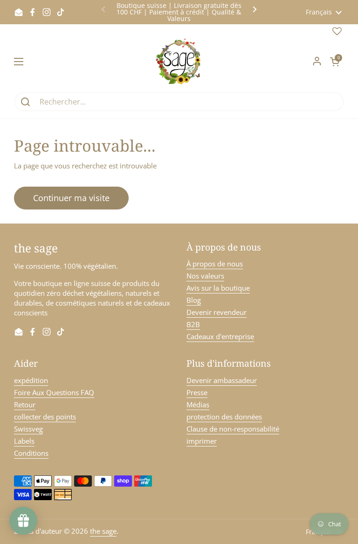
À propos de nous (214, 263)
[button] (334, 61)
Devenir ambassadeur (221, 380)
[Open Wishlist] (337, 33)
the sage (103, 531)
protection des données (224, 416)
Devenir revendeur (216, 312)
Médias (197, 404)
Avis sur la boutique (218, 288)
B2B (193, 324)
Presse (196, 392)
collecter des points (45, 416)
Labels (24, 441)
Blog (193, 300)
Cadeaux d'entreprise (220, 336)
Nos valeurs (205, 275)
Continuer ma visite (71, 197)
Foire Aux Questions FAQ (54, 392)
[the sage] (179, 61)
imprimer (201, 441)
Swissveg (28, 428)
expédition (31, 380)
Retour (24, 404)
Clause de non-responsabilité (232, 428)
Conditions (31, 453)
